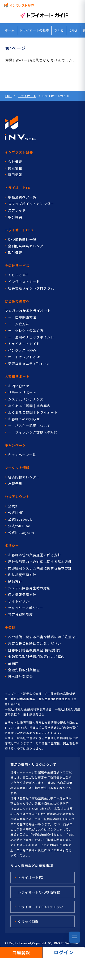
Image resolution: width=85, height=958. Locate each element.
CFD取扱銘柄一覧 (22, 239)
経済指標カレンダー (24, 477)
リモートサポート (22, 392)
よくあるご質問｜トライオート (33, 412)
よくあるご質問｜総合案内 (29, 405)
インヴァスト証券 (19, 152)
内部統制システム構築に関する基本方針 (40, 568)
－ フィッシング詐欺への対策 (33, 432)
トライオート (27, 96)
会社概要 (15, 161)
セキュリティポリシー (25, 607)
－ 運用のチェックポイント (31, 337)
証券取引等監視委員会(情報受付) (34, 650)
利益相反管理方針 (22, 574)
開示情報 (15, 168)
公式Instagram (21, 532)
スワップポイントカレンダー (31, 203)
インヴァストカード (24, 281)
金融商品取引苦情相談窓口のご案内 (36, 656)
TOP (8, 96)
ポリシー (12, 545)
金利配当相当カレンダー (27, 246)
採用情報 (15, 174)
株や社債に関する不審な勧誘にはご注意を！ (43, 636)
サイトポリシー (20, 601)
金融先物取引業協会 (24, 669)
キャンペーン (15, 445)
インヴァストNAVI (23, 350)
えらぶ (73, 30)
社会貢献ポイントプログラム (31, 288)
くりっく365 (18, 275)
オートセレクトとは (24, 357)
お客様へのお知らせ (24, 419)
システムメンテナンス (25, 399)
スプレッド (17, 210)
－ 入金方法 (18, 323)
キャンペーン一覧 (22, 454)
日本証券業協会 (20, 676)
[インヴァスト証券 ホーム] (19, 5)
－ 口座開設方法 (22, 317)
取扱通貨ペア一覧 (22, 197)
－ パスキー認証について (29, 425)
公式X (12, 506)
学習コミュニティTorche (28, 363)
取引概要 (15, 217)
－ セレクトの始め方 (25, 330)
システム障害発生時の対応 (29, 588)
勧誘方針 (15, 581)
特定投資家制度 (20, 614)
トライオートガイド (24, 343)
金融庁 (13, 663)
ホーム (10, 30)
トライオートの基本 (34, 30)
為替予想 (15, 483)
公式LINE (15, 512)
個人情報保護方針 (22, 594)
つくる (59, 30)
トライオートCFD (19, 230)
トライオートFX (17, 187)
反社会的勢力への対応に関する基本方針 (40, 561)
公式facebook (20, 519)
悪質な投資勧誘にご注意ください (34, 643)
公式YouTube (19, 525)
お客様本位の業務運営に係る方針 (34, 555)
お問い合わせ (18, 386)
